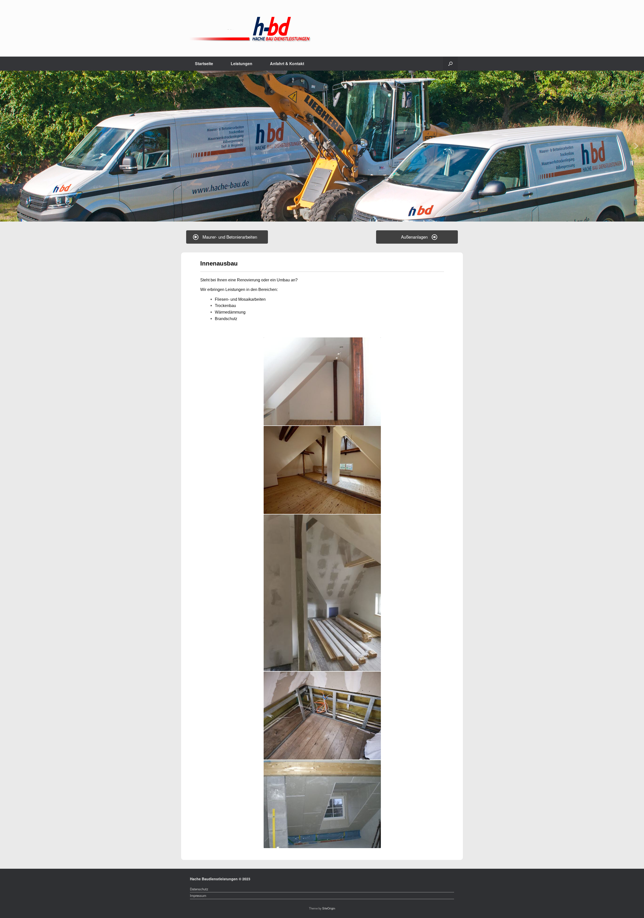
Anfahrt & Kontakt (287, 63)
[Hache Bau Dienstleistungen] (306, 28)
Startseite (204, 63)
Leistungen (241, 63)
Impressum (198, 895)
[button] (450, 64)
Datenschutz (199, 889)
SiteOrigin (328, 908)
